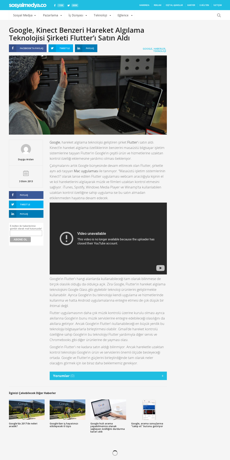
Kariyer (191, 5)
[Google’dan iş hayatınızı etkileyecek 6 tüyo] (67, 409)
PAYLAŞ (31, 48)
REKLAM (157, 5)
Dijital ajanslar (174, 5)
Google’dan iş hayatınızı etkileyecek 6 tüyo (64, 425)
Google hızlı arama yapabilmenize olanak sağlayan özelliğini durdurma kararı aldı (107, 427)
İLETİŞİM (217, 5)
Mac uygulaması (86, 171)
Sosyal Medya (22, 15)
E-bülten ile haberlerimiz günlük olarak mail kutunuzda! (26, 227)
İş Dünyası (76, 15)
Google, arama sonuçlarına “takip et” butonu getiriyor (147, 425)
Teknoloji (100, 15)
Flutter (132, 142)
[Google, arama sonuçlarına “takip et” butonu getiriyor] (149, 409)
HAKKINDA (144, 5)
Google (147, 48)
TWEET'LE (64, 48)
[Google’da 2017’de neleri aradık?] (27, 409)
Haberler (159, 48)
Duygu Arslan (26, 159)
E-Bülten (204, 5)
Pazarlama (50, 15)
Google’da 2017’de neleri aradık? (23, 425)
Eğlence (123, 15)
